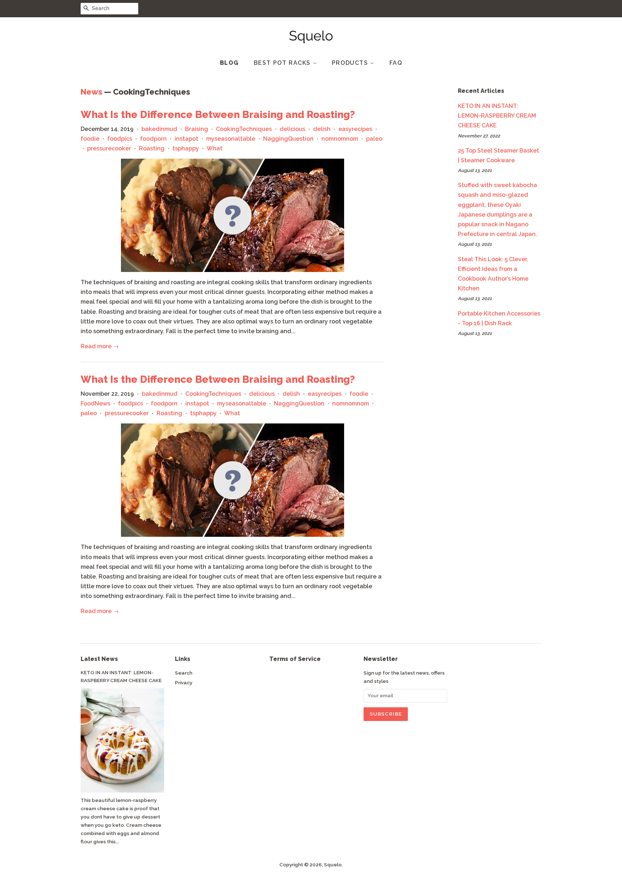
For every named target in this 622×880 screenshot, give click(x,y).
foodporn (153, 138)
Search (183, 673)
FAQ (395, 62)
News (91, 91)
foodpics (119, 138)
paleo (374, 138)
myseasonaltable (230, 138)
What (214, 148)
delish (321, 129)
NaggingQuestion (288, 138)
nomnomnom (339, 138)
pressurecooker (109, 148)
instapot (186, 138)
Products (351, 62)
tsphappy (185, 148)
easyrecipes (355, 129)
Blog (229, 62)
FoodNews (95, 403)
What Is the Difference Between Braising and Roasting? (218, 115)
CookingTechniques (244, 129)
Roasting (151, 148)
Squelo (333, 864)
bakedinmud (159, 129)
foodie (90, 138)
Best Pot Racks (283, 62)
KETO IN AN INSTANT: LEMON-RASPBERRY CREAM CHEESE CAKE (497, 116)
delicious (292, 129)
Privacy (183, 682)
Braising (196, 129)
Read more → (100, 346)
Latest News (99, 659)
